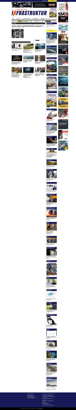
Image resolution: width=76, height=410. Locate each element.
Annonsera (43, 18)
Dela (34, 40)
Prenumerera (35, 18)
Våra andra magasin (26, 18)
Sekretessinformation (40, 408)
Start (13, 18)
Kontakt (18, 18)
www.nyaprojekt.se (30, 395)
